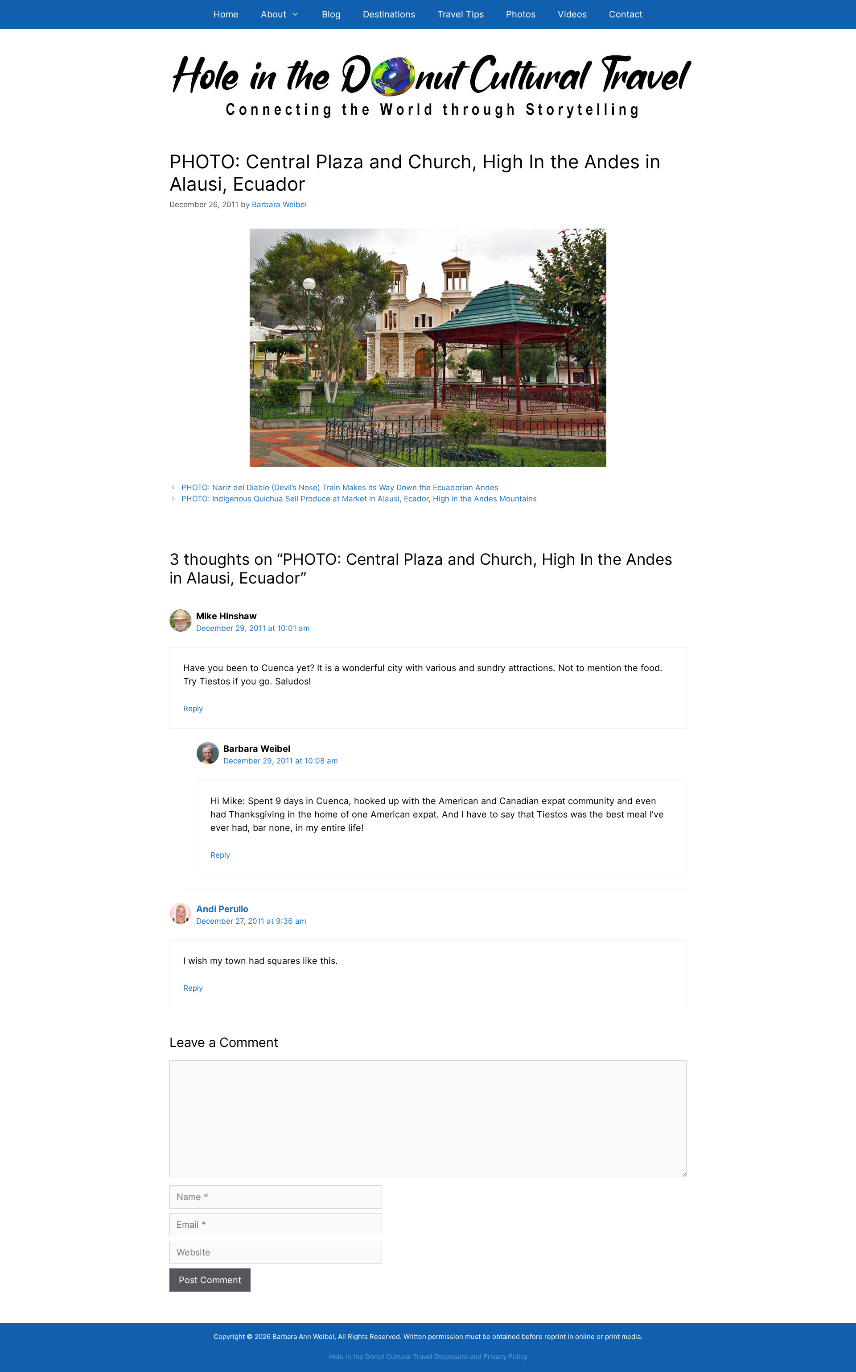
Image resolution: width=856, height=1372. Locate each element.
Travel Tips (460, 14)
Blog (331, 14)
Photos (520, 14)
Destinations (389, 14)
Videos (572, 14)
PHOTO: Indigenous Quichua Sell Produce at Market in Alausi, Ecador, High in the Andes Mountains (359, 498)
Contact (625, 14)
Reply (193, 708)
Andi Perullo (222, 909)
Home (226, 14)
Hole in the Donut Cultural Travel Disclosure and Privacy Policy (428, 1356)
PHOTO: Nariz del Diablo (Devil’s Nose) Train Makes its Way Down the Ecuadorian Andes (339, 487)
